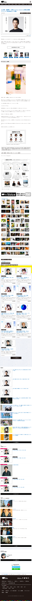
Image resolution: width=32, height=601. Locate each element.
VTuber (12, 4)
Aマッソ (14, 500)
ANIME (16, 4)
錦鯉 (13, 527)
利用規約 (7, 592)
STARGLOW (14, 518)
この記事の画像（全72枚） (4, 198)
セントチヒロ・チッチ (18, 147)
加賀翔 (3, 147)
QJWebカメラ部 (22, 39)
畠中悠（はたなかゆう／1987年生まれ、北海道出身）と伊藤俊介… (20, 537)
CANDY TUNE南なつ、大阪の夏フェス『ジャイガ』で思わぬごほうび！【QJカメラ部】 (23, 278)
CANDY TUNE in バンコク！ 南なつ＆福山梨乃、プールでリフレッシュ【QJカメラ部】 (7, 314)
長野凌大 (25, 147)
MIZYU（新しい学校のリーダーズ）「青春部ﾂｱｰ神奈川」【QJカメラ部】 (23, 314)
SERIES (19, 4)
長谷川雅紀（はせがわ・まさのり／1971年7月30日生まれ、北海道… (20, 528)
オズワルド (14, 536)
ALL (26, 4)
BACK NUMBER (5, 588)
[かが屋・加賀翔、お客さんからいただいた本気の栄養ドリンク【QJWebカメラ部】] (3, 202)
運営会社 (3, 592)
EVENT (13, 588)
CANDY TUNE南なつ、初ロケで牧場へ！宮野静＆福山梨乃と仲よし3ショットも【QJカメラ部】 (23, 296)
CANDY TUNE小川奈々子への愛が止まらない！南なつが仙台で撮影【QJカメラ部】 (7, 332)
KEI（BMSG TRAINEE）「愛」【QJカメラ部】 (7, 278)
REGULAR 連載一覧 (6, 574)
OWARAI (2, 4)
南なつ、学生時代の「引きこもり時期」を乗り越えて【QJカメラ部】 (7, 296)
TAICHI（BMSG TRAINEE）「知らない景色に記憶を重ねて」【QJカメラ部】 (23, 332)
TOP (2, 574)
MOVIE (9, 4)
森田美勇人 (13, 148)
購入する (6, 57)
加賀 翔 (30, 35)
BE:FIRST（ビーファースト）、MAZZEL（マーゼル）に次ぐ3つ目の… (20, 519)
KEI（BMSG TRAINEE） (16, 464)
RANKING (23, 4)
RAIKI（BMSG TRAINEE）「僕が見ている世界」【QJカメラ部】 (7, 349)
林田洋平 (6, 148)
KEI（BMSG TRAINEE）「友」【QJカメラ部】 (18, 487)
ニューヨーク (14, 509)
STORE (9, 588)
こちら (8, 155)
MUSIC (6, 4)
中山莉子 (8, 147)
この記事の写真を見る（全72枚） (15, 47)
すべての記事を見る (16, 357)
